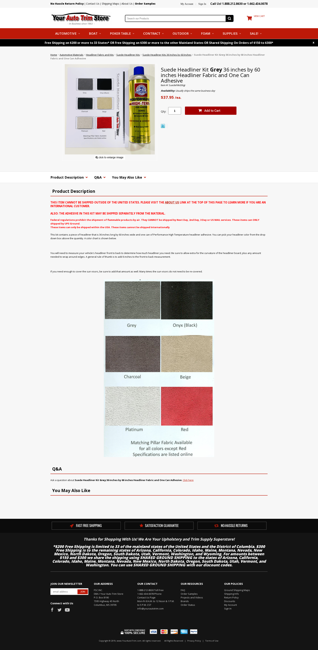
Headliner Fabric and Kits (100, 54)
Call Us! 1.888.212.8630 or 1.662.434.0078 (239, 4)
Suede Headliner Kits (128, 54)
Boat (93, 33)
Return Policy (231, 597)
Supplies (230, 33)
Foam (205, 33)
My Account (187, 4)
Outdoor (181, 33)
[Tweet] (163, 127)
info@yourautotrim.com (150, 608)
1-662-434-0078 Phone (149, 593)
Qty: (163, 111)
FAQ (183, 590)
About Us (126, 3)
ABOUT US (172, 202)
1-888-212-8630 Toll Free (150, 590)
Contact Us (92, 3)
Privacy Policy (194, 640)
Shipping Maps (110, 3)
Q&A (98, 177)
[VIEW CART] (249, 19)
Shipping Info (231, 593)
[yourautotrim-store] (81, 18)
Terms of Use (211, 640)
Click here (188, 480)
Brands (185, 601)
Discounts (229, 601)
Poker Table (120, 33)
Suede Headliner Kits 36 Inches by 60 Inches (166, 54)
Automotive (66, 33)
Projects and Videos (192, 597)
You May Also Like (127, 177)
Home (53, 54)
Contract (151, 33)
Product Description (67, 177)
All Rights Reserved (173, 640)
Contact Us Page (146, 597)
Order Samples (189, 593)
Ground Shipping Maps (237, 590)
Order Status (188, 605)
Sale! (254, 33)
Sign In (202, 4)
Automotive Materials (71, 54)
